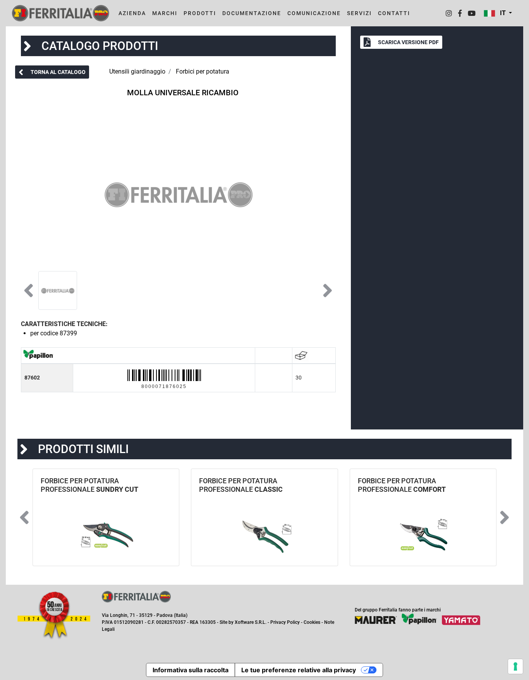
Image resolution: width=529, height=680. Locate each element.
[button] (498, 13)
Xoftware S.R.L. (250, 622)
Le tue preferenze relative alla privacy (298, 670)
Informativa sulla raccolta (190, 670)
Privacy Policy (285, 622)
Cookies (312, 622)
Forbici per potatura (202, 71)
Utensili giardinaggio (137, 71)
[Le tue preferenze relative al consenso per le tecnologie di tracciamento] (515, 666)
